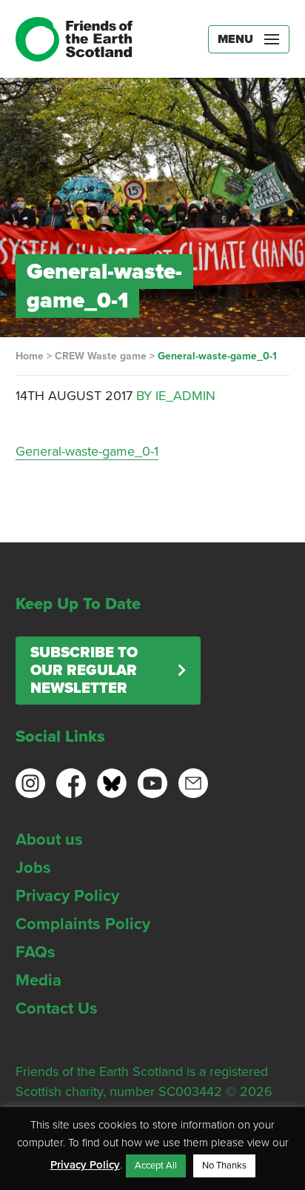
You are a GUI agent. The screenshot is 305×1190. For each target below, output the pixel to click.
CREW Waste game (101, 356)
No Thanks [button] (224, 1165)
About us (49, 839)
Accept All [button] (156, 1165)
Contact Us (57, 1008)
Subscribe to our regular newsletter (84, 670)
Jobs (33, 867)
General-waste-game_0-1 (87, 451)
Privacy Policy (67, 895)
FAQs (36, 952)
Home (30, 356)
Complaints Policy (83, 924)
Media (38, 980)
